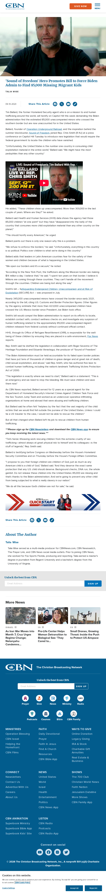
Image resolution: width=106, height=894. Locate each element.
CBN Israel (12, 739)
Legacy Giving (81, 739)
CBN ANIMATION (17, 818)
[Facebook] (55, 104)
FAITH (43, 729)
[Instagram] (57, 852)
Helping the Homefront (13, 745)
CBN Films (12, 752)
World (42, 782)
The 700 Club (80, 777)
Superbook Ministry (18, 823)
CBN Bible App (48, 759)
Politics (43, 802)
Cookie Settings (8, 888)
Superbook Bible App (19, 828)
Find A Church (47, 749)
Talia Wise (12, 91)
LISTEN (43, 818)
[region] (53, 882)
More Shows (80, 797)
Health (43, 792)
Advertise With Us (17, 787)
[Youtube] (39, 852)
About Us (12, 797)
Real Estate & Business (80, 759)
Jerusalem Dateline (84, 792)
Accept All (74, 888)
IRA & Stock (79, 744)
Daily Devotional (49, 734)
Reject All (93, 888)
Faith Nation (80, 787)
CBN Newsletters (39, 429)
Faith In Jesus (47, 744)
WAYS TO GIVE (81, 729)
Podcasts (45, 828)
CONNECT (12, 772)
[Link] (75, 104)
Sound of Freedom (39, 132)
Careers (10, 792)
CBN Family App (82, 802)
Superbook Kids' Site (19, 833)
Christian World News (85, 782)
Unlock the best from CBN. (20, 577)
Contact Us (13, 782)
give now (80, 6)
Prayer (43, 739)
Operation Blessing (18, 734)
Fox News (92, 336)
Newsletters (13, 777)
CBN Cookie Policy (22, 882)
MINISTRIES (13, 729)
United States (47, 777)
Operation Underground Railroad (44, 129)
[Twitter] (61, 104)
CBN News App (48, 807)
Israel (42, 787)
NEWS (43, 772)
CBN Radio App (49, 833)
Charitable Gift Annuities (81, 750)
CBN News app (79, 429)
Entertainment (48, 797)
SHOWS (77, 772)
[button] (96, 6)
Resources (45, 754)
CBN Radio (46, 823)
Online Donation (82, 734)
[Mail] (68, 104)
